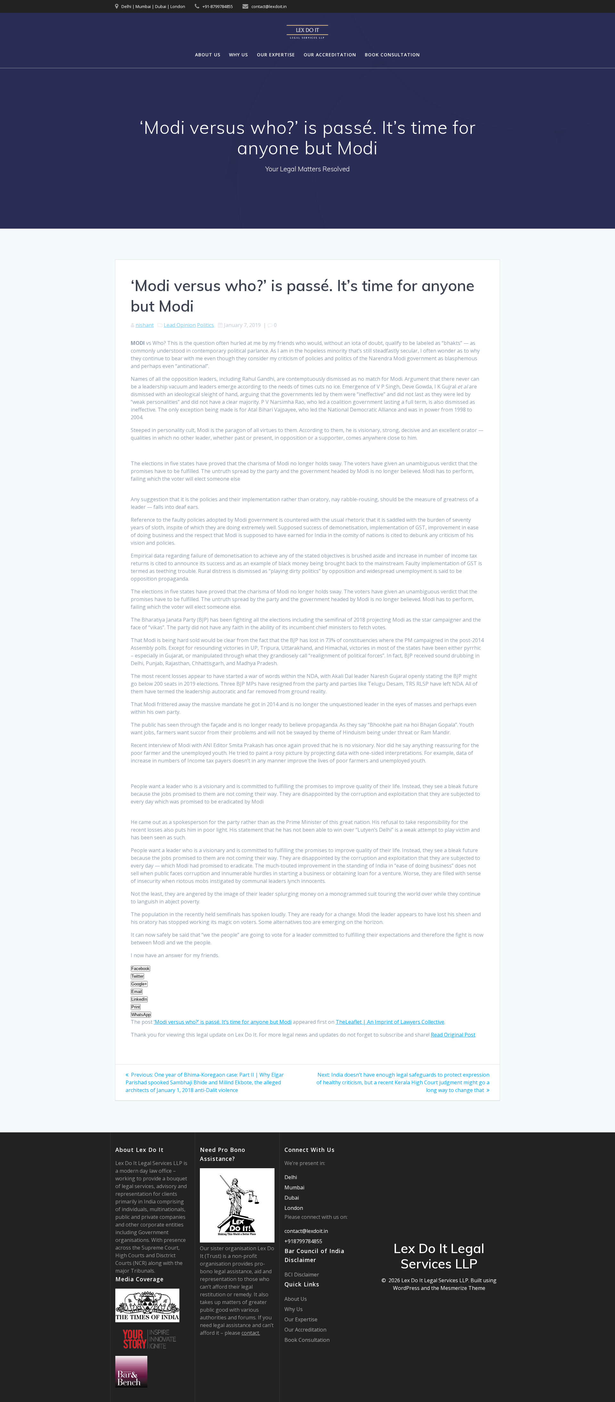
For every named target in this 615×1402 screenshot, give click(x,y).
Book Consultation (392, 55)
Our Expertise (276, 55)
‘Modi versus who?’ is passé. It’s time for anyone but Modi (222, 1021)
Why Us (238, 55)
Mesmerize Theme (462, 1288)
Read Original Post (453, 1034)
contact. (251, 1332)
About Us (207, 55)
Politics (205, 325)
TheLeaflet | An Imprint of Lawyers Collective (390, 1021)
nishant (144, 325)
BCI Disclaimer (301, 1274)
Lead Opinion (180, 325)
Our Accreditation (330, 55)
